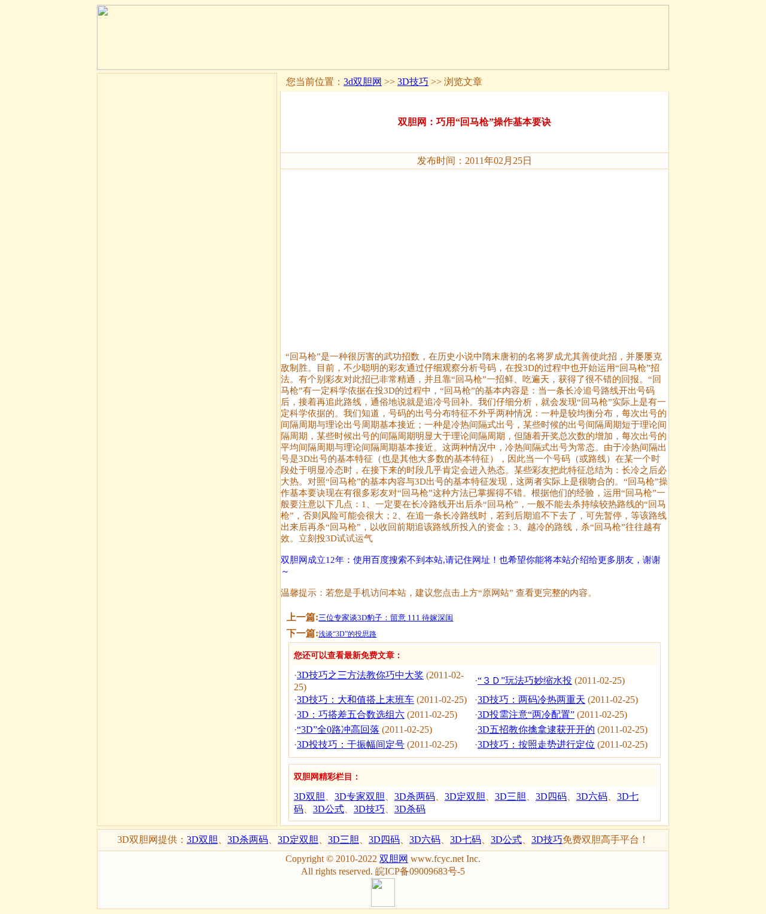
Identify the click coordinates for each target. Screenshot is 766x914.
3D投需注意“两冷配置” (526, 714)
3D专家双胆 (360, 796)
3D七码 (465, 839)
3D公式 (328, 809)
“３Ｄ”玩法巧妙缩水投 (525, 680)
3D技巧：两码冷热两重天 (531, 699)
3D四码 (551, 796)
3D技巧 (412, 82)
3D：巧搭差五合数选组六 (351, 714)
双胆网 (393, 859)
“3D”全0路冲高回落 (338, 729)
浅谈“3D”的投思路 (347, 634)
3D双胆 (309, 796)
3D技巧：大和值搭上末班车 (355, 699)
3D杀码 (409, 809)
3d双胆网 (363, 82)
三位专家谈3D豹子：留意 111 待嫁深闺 (385, 617)
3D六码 (591, 796)
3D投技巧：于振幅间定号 (351, 744)
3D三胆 (510, 796)
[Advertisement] (474, 255)
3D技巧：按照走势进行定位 (536, 744)
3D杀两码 (414, 796)
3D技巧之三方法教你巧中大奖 (360, 675)
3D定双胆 (465, 796)
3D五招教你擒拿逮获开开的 (536, 729)
